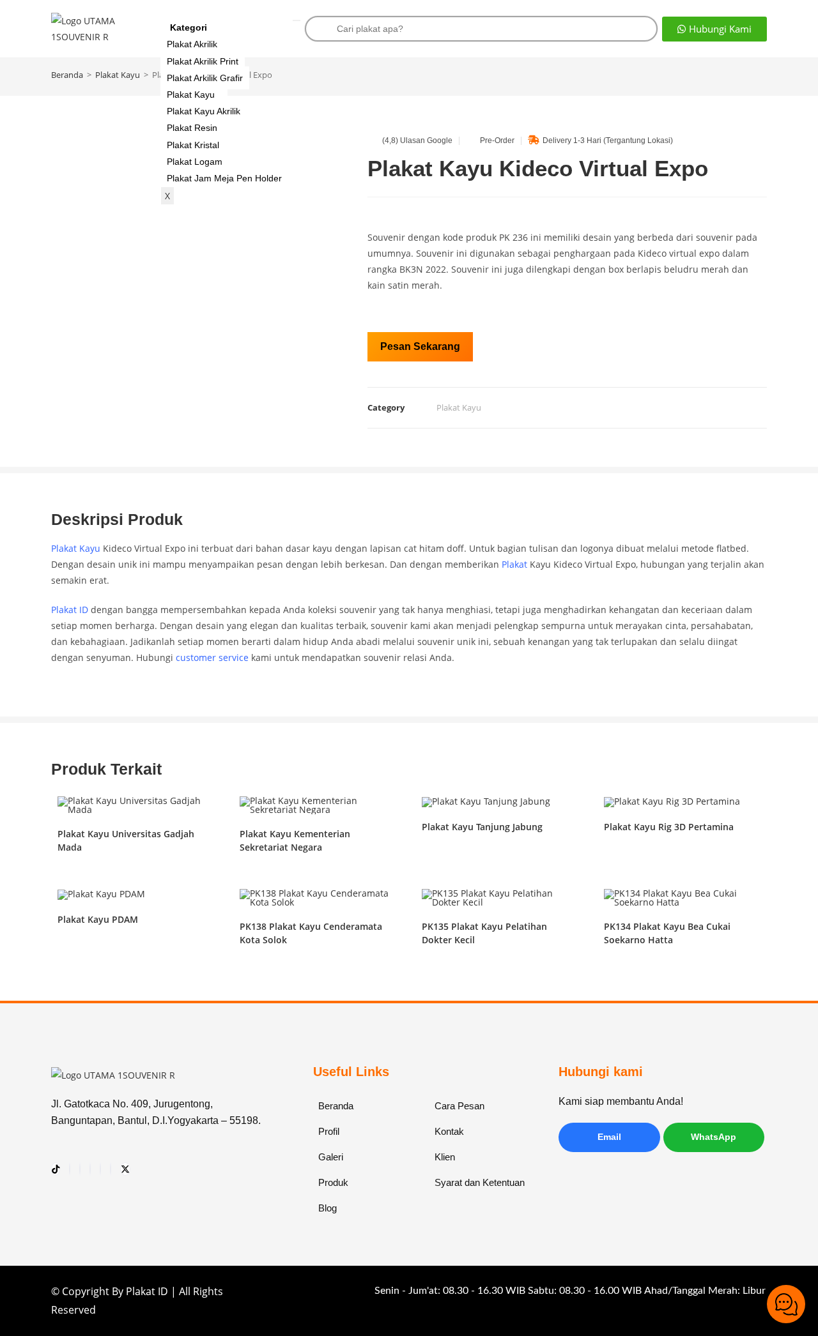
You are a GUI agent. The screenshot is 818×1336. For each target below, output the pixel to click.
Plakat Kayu (191, 94)
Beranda (67, 74)
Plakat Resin (192, 128)
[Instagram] (69, 1169)
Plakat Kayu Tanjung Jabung (482, 827)
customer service (212, 657)
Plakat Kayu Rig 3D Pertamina (669, 827)
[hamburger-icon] (296, 20)
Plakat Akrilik (192, 44)
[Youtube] (80, 1169)
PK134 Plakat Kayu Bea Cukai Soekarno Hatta (667, 933)
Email (609, 1137)
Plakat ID (69, 609)
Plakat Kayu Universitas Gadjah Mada (126, 840)
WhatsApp (713, 1137)
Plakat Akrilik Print (202, 61)
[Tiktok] (55, 1169)
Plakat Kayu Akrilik (203, 111)
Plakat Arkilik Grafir (205, 78)
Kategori (188, 27)
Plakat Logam (194, 161)
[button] (714, 29)
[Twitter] (125, 1169)
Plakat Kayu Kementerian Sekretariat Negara (295, 840)
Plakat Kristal (193, 145)
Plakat (514, 564)
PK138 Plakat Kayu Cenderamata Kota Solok (311, 933)
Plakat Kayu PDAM (98, 919)
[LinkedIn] (110, 1169)
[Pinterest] (90, 1169)
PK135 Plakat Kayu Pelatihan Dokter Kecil (484, 933)
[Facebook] (100, 1169)
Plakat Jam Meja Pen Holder (224, 178)
